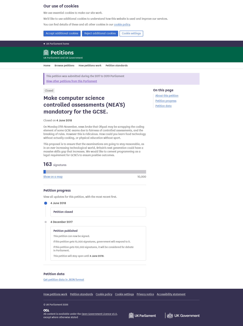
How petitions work (90, 65)
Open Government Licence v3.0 (99, 313)
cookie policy (122, 24)
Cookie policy (104, 294)
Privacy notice (145, 294)
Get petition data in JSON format (63, 279)
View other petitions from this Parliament (71, 81)
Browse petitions (64, 65)
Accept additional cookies (62, 33)
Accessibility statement (171, 294)
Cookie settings (131, 33)
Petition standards (117, 65)
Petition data (163, 106)
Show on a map (53, 176)
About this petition (166, 95)
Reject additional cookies (100, 33)
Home (46, 65)
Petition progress (165, 101)
